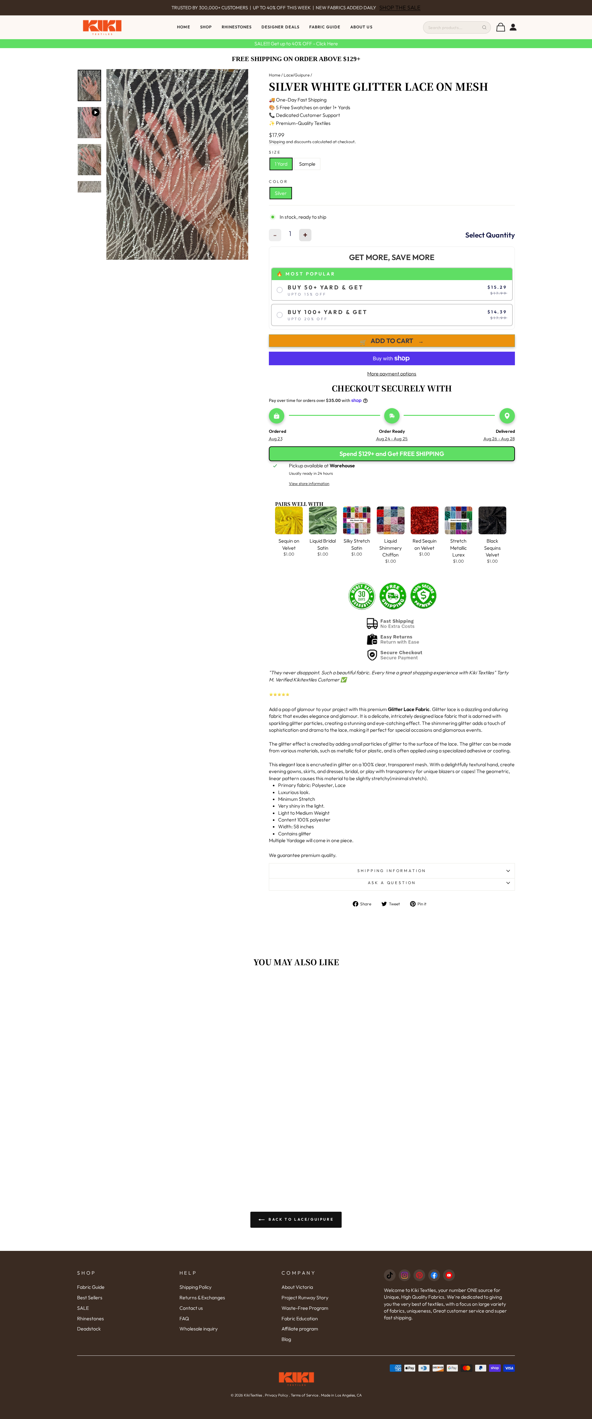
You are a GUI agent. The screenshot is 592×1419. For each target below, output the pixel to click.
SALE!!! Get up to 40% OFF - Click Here (296, 43)
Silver (281, 193)
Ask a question (392, 882)
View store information (309, 483)
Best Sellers (89, 1297)
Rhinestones (90, 1318)
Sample (307, 164)
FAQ (184, 1318)
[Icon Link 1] (390, 1275)
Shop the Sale (400, 7)
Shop (206, 26)
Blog (286, 1339)
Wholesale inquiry (198, 1329)
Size (275, 152)
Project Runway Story (305, 1297)
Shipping (277, 141)
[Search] (484, 27)
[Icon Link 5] (449, 1275)
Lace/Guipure (297, 75)
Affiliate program (300, 1329)
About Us (361, 26)
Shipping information (391, 870)
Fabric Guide (324, 26)
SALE (83, 1308)
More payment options (391, 373)
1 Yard (281, 164)
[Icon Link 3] (419, 1275)
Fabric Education (300, 1318)
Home (183, 26)
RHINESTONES (237, 26)
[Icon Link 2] (404, 1275)
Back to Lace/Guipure (300, 1219)
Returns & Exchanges (202, 1297)
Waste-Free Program (305, 1308)
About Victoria (297, 1287)
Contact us (191, 1308)
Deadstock (89, 1329)
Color (278, 181)
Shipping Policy (195, 1287)
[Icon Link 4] (434, 1275)
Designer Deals (280, 26)
